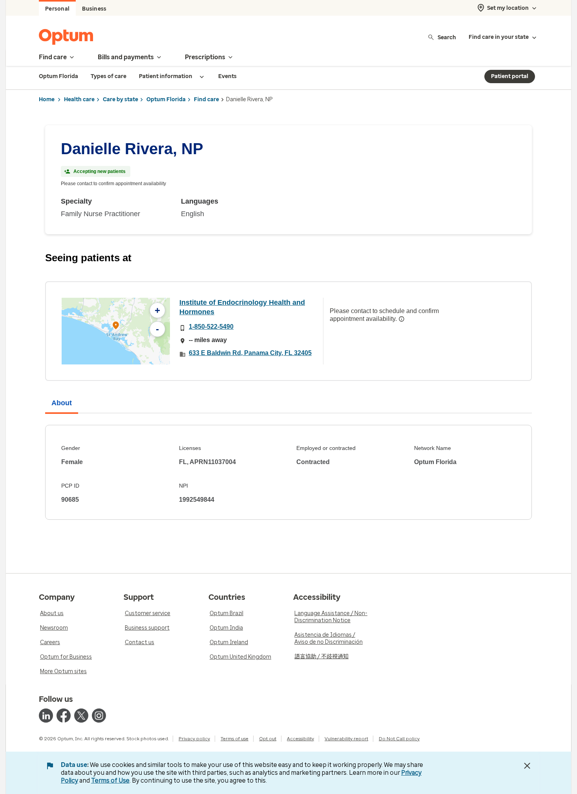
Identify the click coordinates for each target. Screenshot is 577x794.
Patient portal (509, 76)
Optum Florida (166, 99)
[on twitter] (81, 715)
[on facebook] (64, 715)
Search (447, 37)
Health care (79, 99)
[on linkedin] (46, 715)
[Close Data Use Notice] (527, 765)
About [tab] (61, 403)
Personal (57, 8)
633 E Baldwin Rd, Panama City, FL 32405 (250, 353)
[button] (116, 326)
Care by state (120, 99)
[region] (116, 331)
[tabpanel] (288, 472)
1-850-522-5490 (211, 326)
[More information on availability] (401, 319)
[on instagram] (99, 715)
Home (47, 99)
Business (94, 8)
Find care (206, 99)
